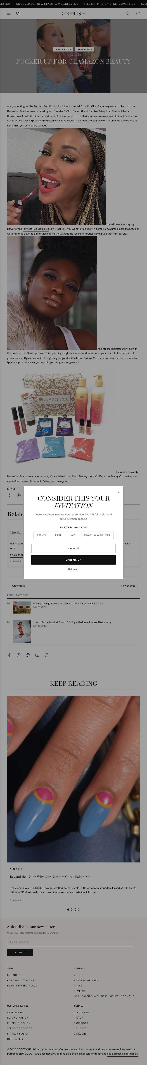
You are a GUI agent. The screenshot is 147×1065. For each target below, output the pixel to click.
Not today (73, 569)
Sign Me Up (73, 559)
